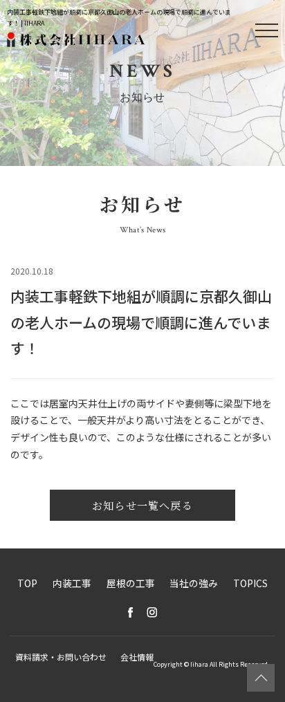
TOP (27, 583)
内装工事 (72, 583)
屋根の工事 (131, 583)
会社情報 (137, 657)
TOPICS (250, 583)
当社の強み (193, 583)
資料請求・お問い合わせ (61, 657)
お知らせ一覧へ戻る (142, 505)
